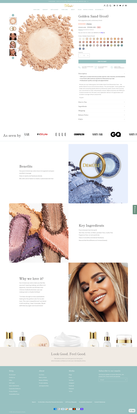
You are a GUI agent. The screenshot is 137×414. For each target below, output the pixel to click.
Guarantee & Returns (15, 388)
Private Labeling (43, 383)
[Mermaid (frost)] (121, 45)
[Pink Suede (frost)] (83, 42)
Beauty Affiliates (43, 380)
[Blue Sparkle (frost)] (80, 48)
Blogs (70, 374)
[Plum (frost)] (104, 45)
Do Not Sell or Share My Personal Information (50, 402)
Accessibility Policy (14, 394)
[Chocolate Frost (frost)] (104, 42)
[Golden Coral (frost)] (118, 39)
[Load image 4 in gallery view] (13, 44)
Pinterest (71, 388)
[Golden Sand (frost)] (87, 39)
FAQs (10, 380)
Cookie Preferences (99, 402)
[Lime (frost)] (111, 45)
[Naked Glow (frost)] (90, 39)
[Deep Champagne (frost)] (107, 42)
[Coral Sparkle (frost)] (97, 42)
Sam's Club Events (14, 385)
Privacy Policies (13, 391)
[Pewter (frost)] (87, 45)
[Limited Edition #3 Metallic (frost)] (94, 45)
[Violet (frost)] (107, 45)
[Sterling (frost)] (90, 45)
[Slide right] (13, 58)
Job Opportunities (44, 385)
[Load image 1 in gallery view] (13, 21)
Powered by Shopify (20, 411)
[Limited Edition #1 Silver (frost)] (80, 45)
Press (70, 377)
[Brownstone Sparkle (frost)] (121, 42)
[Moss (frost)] (114, 45)
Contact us (12, 377)
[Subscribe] (125, 380)
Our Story (41, 374)
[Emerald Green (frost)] (118, 45)
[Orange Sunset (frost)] (114, 39)
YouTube (71, 380)
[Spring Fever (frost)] (80, 42)
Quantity (80, 52)
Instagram (71, 383)
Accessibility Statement (85, 402)
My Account (12, 374)
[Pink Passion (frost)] (121, 39)
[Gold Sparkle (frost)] (83, 39)
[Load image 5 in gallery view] (13, 52)
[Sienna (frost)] (90, 42)
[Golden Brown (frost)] (118, 42)
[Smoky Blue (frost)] (83, 48)
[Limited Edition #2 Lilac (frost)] (97, 45)
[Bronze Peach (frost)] (87, 42)
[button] (37, 9)
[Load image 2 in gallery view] (13, 28)
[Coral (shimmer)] (101, 42)
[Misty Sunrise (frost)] (104, 39)
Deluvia (14, 411)
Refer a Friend (43, 377)
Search (34, 402)
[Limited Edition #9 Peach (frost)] (101, 39)
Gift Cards (12, 383)
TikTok (70, 391)
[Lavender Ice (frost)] (101, 45)
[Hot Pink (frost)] (94, 42)
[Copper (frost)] (111, 42)
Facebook (71, 385)
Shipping (80, 29)
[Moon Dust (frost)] (83, 45)
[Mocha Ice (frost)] (97, 39)
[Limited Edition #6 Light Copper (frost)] (111, 39)
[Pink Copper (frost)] (114, 42)
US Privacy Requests (71, 402)
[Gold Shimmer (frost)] (107, 39)
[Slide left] (13, 15)
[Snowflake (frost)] (80, 39)
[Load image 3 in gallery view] (13, 36)
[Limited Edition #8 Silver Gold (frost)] (94, 39)
